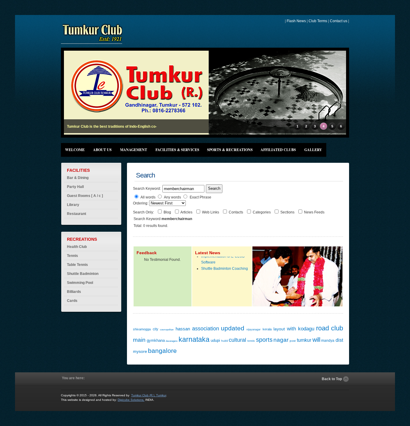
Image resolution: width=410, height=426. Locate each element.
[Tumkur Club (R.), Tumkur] (92, 41)
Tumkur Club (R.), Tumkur (148, 395)
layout (279, 328)
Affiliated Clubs (278, 149)
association (205, 329)
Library (73, 205)
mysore (140, 351)
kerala (267, 329)
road (322, 328)
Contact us (338, 21)
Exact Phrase (200, 197)
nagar (280, 340)
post (293, 340)
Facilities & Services (177, 149)
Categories (262, 212)
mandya (327, 340)
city (155, 329)
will (316, 339)
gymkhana (156, 340)
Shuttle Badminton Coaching (224, 266)
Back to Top (332, 379)
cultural (237, 340)
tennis (251, 340)
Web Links (211, 212)
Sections (287, 212)
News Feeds (314, 212)
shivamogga (142, 329)
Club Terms (318, 21)
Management (133, 149)
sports (264, 339)
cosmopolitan (166, 329)
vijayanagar (253, 329)
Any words (172, 197)
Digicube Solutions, (131, 399)
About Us (102, 149)
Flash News (296, 21)
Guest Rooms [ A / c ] (85, 196)
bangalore (162, 350)
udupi (215, 340)
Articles (186, 212)
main (139, 340)
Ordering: (141, 203)
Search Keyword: (147, 188)
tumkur (304, 340)
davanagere (171, 341)
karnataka (194, 339)
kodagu (306, 329)
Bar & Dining (78, 178)
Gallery (313, 149)
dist (339, 340)
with (291, 329)
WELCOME (75, 149)
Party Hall (75, 187)
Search (214, 188)
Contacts (236, 212)
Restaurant (76, 214)
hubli (224, 340)
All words (147, 197)
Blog (168, 212)
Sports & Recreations (230, 149)
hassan (183, 328)
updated (232, 328)
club (337, 328)
